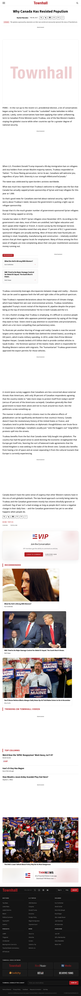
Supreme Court (33, 924)
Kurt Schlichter (8, 607)
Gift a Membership (60, 937)
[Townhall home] (10, 890)
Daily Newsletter (59, 941)
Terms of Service (7, 989)
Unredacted (6, 941)
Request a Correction (35, 989)
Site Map (45, 989)
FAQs (67, 890)
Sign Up (74, 983)
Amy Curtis (7, 703)
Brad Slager (58, 914)
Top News (5, 903)
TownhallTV (6, 921)
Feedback (25, 989)
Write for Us (32, 948)
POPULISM (14, 525)
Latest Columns (7, 910)
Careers (31, 941)
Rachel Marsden (22, 18)
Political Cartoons (8, 917)
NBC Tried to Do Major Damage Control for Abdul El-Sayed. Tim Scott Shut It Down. (34, 650)
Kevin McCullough (60, 910)
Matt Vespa (7, 653)
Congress (31, 907)
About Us (31, 934)
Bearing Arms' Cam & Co (10, 944)
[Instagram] (39, 890)
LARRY (4, 934)
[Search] (77, 3)
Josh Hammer (59, 921)
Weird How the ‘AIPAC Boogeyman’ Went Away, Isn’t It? (28, 755)
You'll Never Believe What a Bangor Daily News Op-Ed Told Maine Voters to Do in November (37, 700)
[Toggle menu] (4, 3)
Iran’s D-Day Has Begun (13, 768)
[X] (35, 890)
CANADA (5, 525)
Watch (4, 914)
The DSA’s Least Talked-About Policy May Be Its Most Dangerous (27, 864)
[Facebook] (43, 890)
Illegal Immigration (34, 921)
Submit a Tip (32, 944)
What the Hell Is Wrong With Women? (17, 604)
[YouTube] (47, 890)
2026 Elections (33, 903)
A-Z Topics (32, 898)
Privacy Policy (17, 989)
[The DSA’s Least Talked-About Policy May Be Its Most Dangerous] (40, 840)
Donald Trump (33, 910)
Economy (31, 914)
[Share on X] (41, 17)
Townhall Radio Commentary (11, 948)
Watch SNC (58, 944)
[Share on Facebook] (50, 17)
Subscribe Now (51, 554)
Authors (5, 924)
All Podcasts (6, 952)
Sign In (60, 890)
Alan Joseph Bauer (60, 917)
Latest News (6, 907)
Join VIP (74, 890)
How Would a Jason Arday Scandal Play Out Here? (25, 777)
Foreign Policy (33, 917)
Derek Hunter (58, 907)
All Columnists (59, 924)
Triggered (5, 937)
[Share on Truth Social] (45, 17)
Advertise (31, 937)
